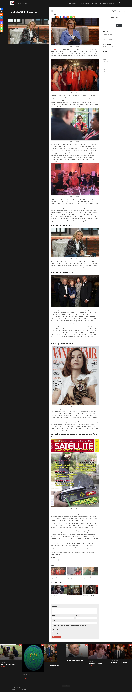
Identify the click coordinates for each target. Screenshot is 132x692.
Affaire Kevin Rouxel (71, 597)
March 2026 (105, 61)
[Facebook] (52, 17)
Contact (80, 3)
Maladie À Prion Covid (107, 34)
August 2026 (105, 53)
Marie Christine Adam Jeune (89, 595)
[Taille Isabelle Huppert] (90, 571)
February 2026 (106, 62)
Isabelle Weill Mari (70, 576)
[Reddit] (57, 17)
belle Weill (54, 49)
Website (54, 620)
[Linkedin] (60, 17)
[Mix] (68, 17)
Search (104, 23)
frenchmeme (58, 11)
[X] (55, 17)
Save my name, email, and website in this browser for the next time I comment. (71, 625)
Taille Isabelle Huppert (87, 576)
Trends (12, 15)
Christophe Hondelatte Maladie (109, 37)
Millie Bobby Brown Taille (56, 595)
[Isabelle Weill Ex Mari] (58, 571)
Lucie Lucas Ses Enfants (108, 33)
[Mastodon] (65, 17)
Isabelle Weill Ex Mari (55, 576)
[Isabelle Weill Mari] (74, 571)
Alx (26, 689)
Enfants (104, 71)
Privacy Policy (86, 3)
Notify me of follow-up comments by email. (62, 629)
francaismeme (72, 3)
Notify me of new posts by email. (59, 633)
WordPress (18, 689)
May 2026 (105, 58)
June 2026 (105, 56)
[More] (73, 17)
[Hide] (0, 33)
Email (77, 615)
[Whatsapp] (71, 17)
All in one (105, 69)
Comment (54, 606)
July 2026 (105, 54)
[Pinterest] (63, 17)
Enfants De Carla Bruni (107, 39)
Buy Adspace (95, 3)
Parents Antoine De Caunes (119, 662)
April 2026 (105, 59)
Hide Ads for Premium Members (108, 3)
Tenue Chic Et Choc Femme (109, 36)
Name (53, 615)
